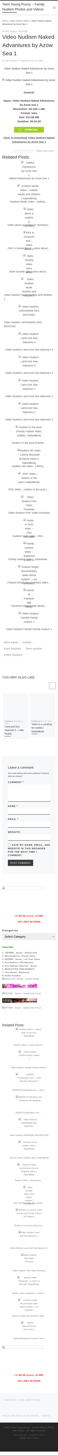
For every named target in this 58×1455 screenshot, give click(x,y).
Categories (10, 930)
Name (13, 806)
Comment (16, 782)
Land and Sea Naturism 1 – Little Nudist (14, 730)
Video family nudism (19, 21)
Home (5, 21)
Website (14, 832)
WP (25, 1435)
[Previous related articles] (45, 685)
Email (13, 819)
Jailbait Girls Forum (29, 1438)
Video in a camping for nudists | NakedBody (42, 728)
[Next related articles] (52, 685)
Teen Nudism (11, 61)
